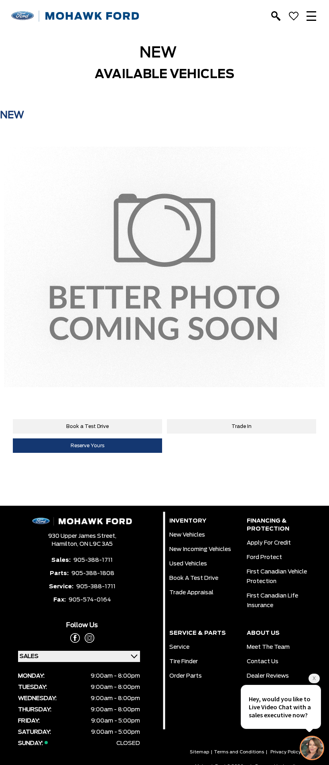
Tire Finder (183, 661)
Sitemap (199, 752)
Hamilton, (65, 544)
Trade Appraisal (191, 592)
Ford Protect (264, 557)
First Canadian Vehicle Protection (277, 576)
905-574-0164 (90, 600)
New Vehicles (187, 535)
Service (179, 647)
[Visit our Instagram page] (87, 638)
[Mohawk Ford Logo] (75, 16)
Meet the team (268, 647)
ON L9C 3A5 (96, 544)
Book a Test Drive (87, 426)
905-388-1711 (93, 560)
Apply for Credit (269, 543)
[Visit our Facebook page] (75, 638)
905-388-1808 (92, 573)
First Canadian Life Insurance (272, 600)
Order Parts (185, 676)
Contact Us (262, 661)
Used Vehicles (188, 564)
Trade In (242, 426)
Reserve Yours (87, 445)
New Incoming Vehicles (200, 549)
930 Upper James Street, (82, 536)
